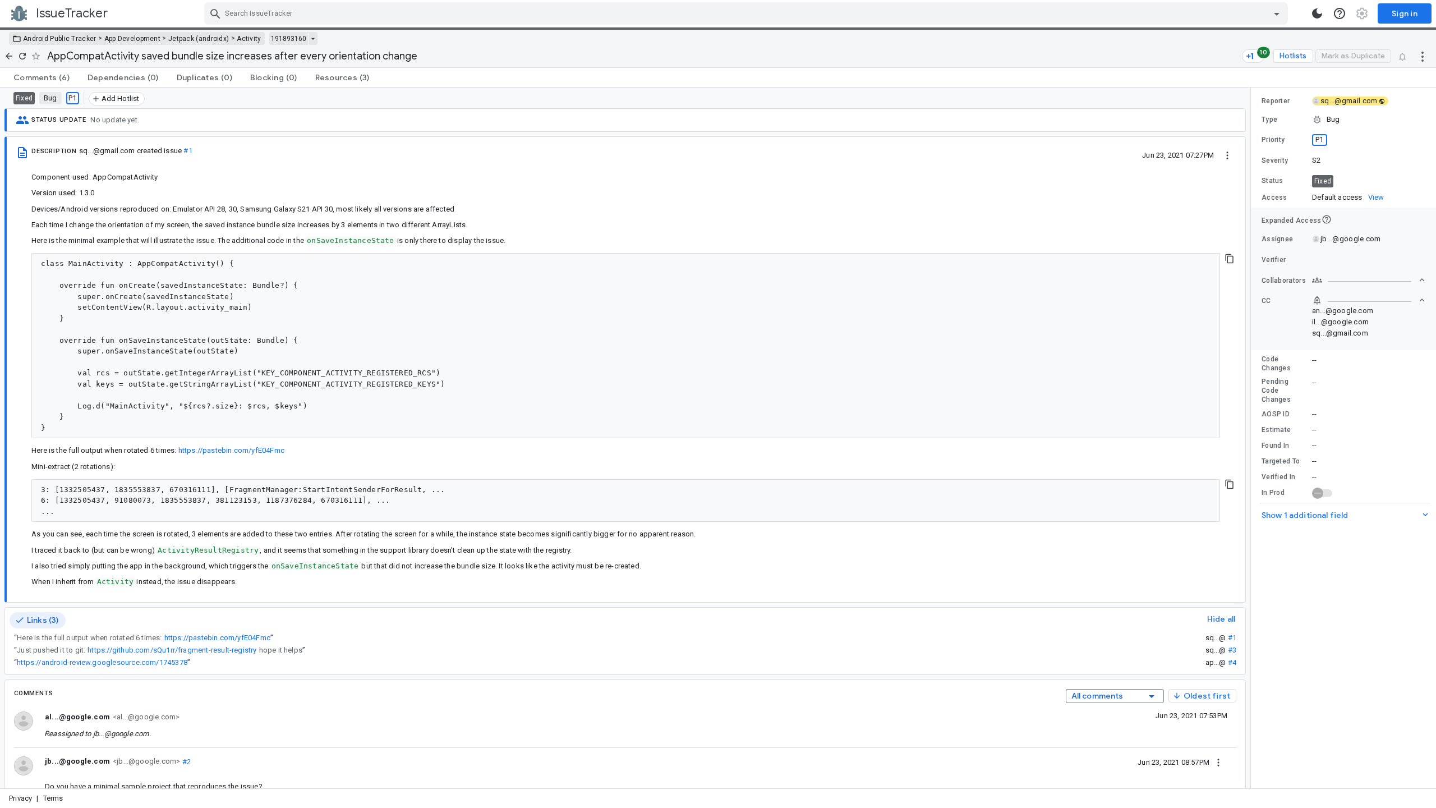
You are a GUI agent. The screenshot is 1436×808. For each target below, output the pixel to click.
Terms (53, 798)
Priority (1273, 140)
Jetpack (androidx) (198, 39)
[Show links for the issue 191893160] (312, 39)
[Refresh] (22, 56)
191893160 (288, 39)
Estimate (1276, 430)
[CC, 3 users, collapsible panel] (1368, 300)
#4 (1232, 662)
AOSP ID (1276, 414)
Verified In (1278, 477)
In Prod (1273, 493)
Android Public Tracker (59, 39)
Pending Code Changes (1276, 390)
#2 (185, 761)
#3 (1232, 650)
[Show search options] (1276, 13)
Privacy (20, 798)
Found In (1275, 445)
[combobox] (747, 13)
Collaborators (1284, 280)
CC (1266, 301)
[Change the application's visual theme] (1317, 13)
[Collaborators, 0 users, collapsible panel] (1368, 280)
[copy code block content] (1229, 258)
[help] (1339, 13)
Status (1272, 181)
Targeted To (1281, 461)
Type (1269, 119)
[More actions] (1423, 56)
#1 (187, 150)
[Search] (215, 13)
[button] (1343, 119)
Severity (1275, 160)
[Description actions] (1227, 155)
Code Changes (1276, 363)
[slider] (1252, 438)
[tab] (41, 77)
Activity (249, 39)
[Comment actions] (1218, 762)
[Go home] (9, 56)
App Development (132, 39)
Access (1274, 197)
